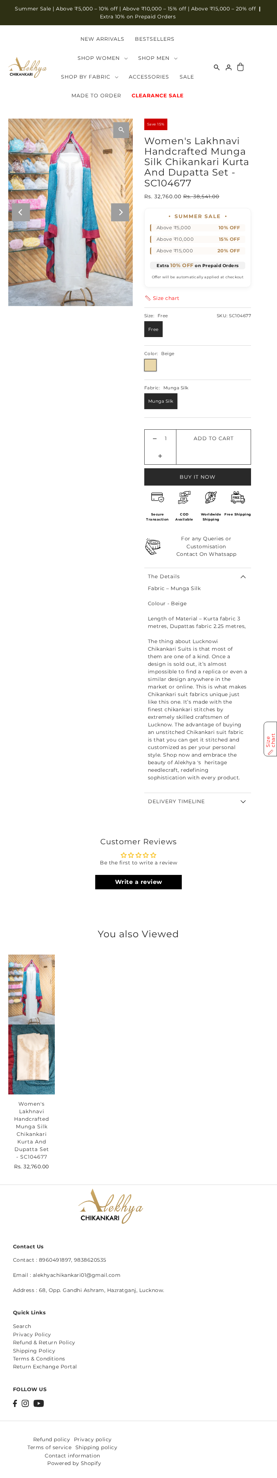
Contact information (72, 1455)
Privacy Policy (32, 1334)
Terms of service (49, 1447)
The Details (164, 576)
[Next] (120, 212)
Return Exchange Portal (45, 1366)
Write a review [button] (138, 882)
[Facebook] (15, 1403)
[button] (162, 298)
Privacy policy (93, 1439)
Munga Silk (160, 401)
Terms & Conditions (39, 1358)
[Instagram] (25, 1403)
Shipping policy (96, 1447)
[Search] (217, 67)
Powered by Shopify (74, 1463)
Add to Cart (214, 438)
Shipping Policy (34, 1351)
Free (153, 329)
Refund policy (51, 1439)
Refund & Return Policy (44, 1342)
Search (22, 1326)
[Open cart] (240, 67)
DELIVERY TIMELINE (176, 801)
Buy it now (198, 477)
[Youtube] (39, 1403)
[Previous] (21, 212)
